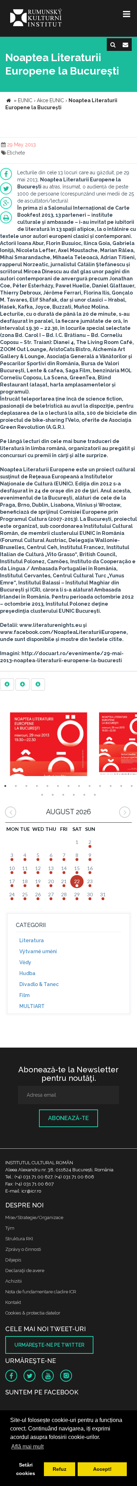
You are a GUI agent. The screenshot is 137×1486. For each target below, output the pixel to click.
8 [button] (79, 785)
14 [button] (42, 794)
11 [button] (110, 785)
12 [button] (121, 785)
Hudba (27, 973)
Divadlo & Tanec (39, 984)
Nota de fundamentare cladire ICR (40, 1291)
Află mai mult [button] (27, 1447)
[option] (48, 745)
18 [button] (84, 794)
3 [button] (26, 785)
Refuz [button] (59, 1469)
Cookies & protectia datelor (32, 1313)
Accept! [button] (102, 1469)
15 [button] (52, 794)
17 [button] (73, 794)
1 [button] (5, 785)
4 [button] (36, 785)
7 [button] (68, 785)
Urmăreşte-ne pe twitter (49, 1345)
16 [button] (63, 794)
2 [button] (15, 785)
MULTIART (32, 1006)
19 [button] (94, 794)
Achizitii (13, 1281)
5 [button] (47, 785)
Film (24, 995)
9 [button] (89, 785)
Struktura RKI (19, 1238)
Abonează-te (68, 1118)
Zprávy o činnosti (23, 1249)
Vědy (25, 962)
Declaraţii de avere (24, 1270)
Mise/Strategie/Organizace (34, 1217)
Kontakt (13, 1302)
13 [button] (131, 785)
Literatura (31, 940)
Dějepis (13, 1260)
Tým (9, 1228)
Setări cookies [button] (25, 1469)
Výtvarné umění (38, 951)
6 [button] (57, 785)
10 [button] (100, 785)
